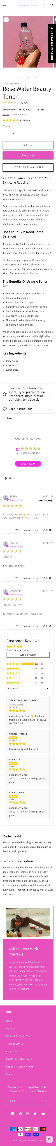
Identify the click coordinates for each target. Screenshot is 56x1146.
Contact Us (11, 1051)
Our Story (11, 1028)
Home (9, 1021)
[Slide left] (20, 77)
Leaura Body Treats (24, 1140)
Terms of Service (14, 1043)
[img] (28, 711)
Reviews (10, 1074)
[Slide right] (35, 77)
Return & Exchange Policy (19, 1036)
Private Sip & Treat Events (19, 1059)
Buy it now (28, 155)
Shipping (6, 114)
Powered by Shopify (37, 1140)
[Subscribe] (46, 1101)
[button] (4, 5)
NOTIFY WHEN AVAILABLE (28, 167)
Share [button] (9, 418)
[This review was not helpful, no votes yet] (50, 530)
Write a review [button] (28, 654)
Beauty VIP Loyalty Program (20, 1066)
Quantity (6, 126)
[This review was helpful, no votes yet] (44, 530)
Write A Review (28, 463)
